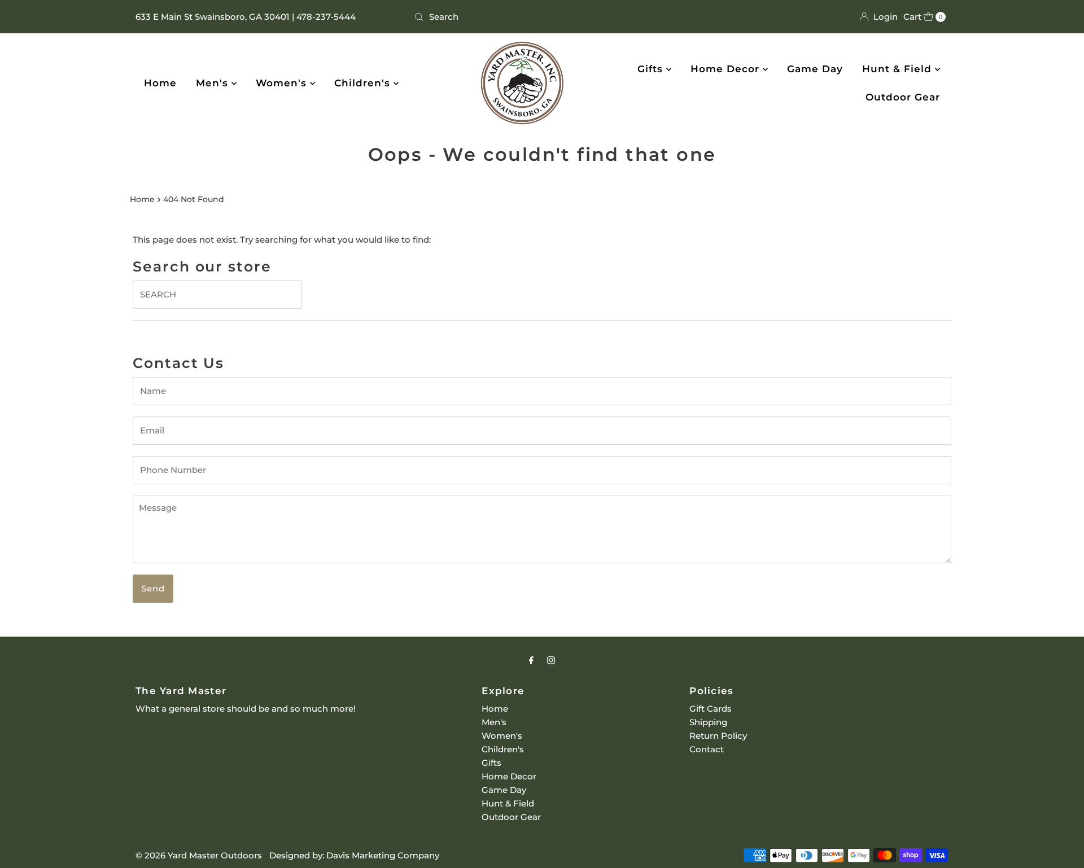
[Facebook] (531, 660)
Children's (364, 83)
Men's (213, 83)
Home (160, 83)
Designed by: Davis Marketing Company (354, 855)
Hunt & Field (898, 68)
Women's (283, 83)
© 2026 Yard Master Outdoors (199, 855)
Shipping (708, 722)
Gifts (651, 68)
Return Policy (718, 735)
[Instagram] (551, 660)
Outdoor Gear (903, 97)
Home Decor (726, 68)
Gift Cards (710, 708)
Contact (706, 749)
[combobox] (541, 17)
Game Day (815, 68)
